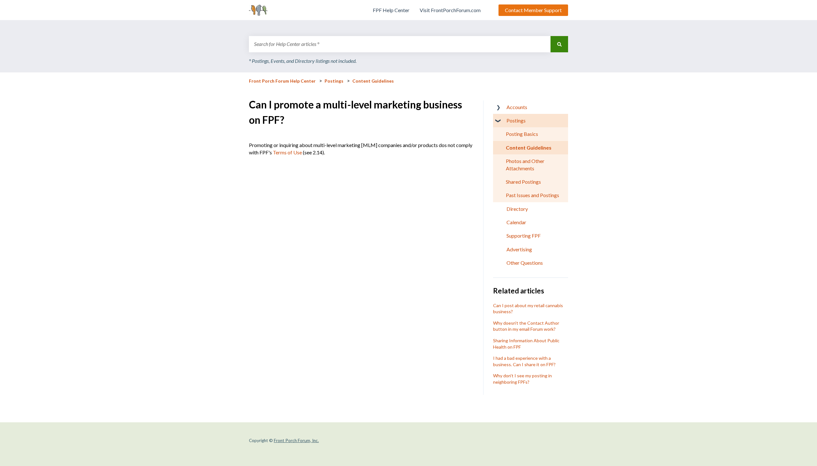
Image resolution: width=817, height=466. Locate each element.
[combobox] (400, 44)
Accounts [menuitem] (516, 107)
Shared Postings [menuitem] (523, 182)
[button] (498, 107)
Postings (334, 81)
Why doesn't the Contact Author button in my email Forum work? (526, 326)
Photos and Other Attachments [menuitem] (525, 164)
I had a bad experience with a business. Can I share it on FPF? (524, 361)
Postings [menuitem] (516, 120)
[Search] (559, 44)
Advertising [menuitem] (519, 249)
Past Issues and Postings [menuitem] (532, 195)
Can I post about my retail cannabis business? (528, 308)
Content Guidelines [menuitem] (528, 147)
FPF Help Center (391, 10)
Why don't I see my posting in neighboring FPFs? (522, 379)
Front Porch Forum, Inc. (296, 440)
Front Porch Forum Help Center (282, 81)
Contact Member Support (533, 10)
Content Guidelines (373, 81)
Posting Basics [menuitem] (522, 134)
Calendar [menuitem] (516, 222)
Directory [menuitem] (517, 209)
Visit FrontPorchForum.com (450, 10)
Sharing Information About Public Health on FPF (526, 344)
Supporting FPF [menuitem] (523, 236)
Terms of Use (287, 152)
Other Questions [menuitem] (524, 263)
